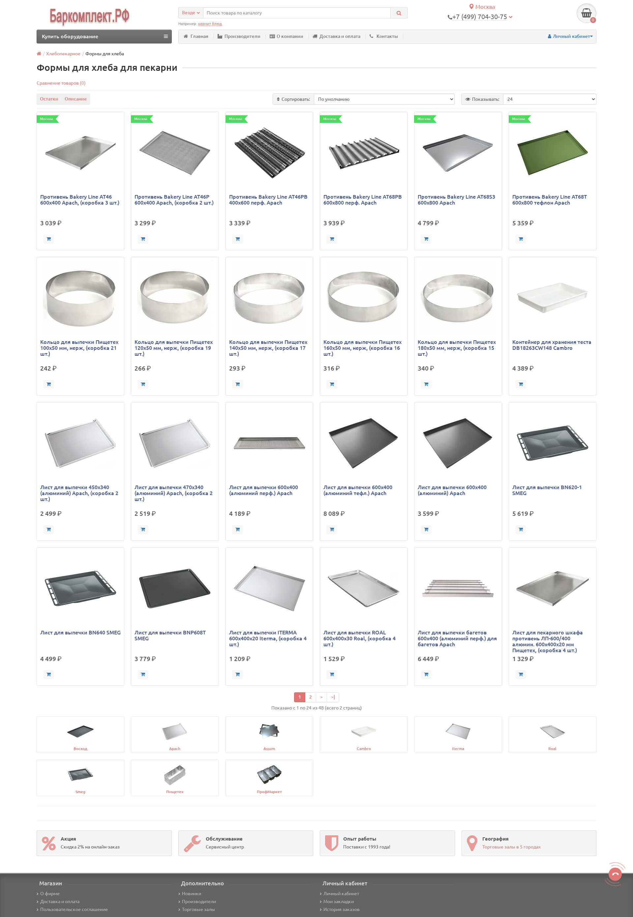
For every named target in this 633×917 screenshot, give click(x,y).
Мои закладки (338, 901)
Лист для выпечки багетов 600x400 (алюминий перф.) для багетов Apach (457, 638)
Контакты (387, 36)
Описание (76, 98)
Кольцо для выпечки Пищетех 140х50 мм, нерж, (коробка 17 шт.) (268, 348)
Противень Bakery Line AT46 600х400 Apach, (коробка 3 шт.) (79, 200)
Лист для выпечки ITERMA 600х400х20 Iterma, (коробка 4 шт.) (268, 638)
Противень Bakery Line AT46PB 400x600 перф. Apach (268, 200)
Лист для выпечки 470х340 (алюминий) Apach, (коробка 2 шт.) (174, 493)
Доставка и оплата (339, 36)
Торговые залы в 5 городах (511, 846)
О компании (290, 36)
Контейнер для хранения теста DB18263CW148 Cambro (551, 345)
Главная (199, 36)
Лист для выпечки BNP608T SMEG (170, 635)
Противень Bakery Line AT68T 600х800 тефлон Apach (549, 200)
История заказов (341, 909)
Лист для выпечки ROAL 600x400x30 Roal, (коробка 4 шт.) (359, 638)
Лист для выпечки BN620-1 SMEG (547, 490)
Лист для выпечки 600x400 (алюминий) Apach (452, 490)
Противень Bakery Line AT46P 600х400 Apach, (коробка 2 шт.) (174, 200)
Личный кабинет (341, 893)
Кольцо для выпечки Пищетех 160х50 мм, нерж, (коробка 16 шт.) (362, 348)
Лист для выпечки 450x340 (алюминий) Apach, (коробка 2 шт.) (79, 493)
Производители (242, 36)
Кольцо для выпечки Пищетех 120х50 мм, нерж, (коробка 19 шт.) (174, 348)
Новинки (191, 893)
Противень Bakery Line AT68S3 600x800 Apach (456, 200)
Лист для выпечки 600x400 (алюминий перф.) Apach (263, 490)
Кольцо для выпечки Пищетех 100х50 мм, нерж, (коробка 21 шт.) (79, 348)
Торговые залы (198, 909)
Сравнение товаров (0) (61, 83)
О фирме (50, 893)
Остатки (49, 98)
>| (333, 697)
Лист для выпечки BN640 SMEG (80, 632)
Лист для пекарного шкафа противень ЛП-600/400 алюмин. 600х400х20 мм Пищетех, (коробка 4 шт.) (547, 641)
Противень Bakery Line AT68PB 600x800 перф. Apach (362, 200)
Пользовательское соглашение (74, 909)
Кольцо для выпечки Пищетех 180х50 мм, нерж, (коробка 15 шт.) (457, 348)
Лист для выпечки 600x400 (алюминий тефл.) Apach (357, 490)
